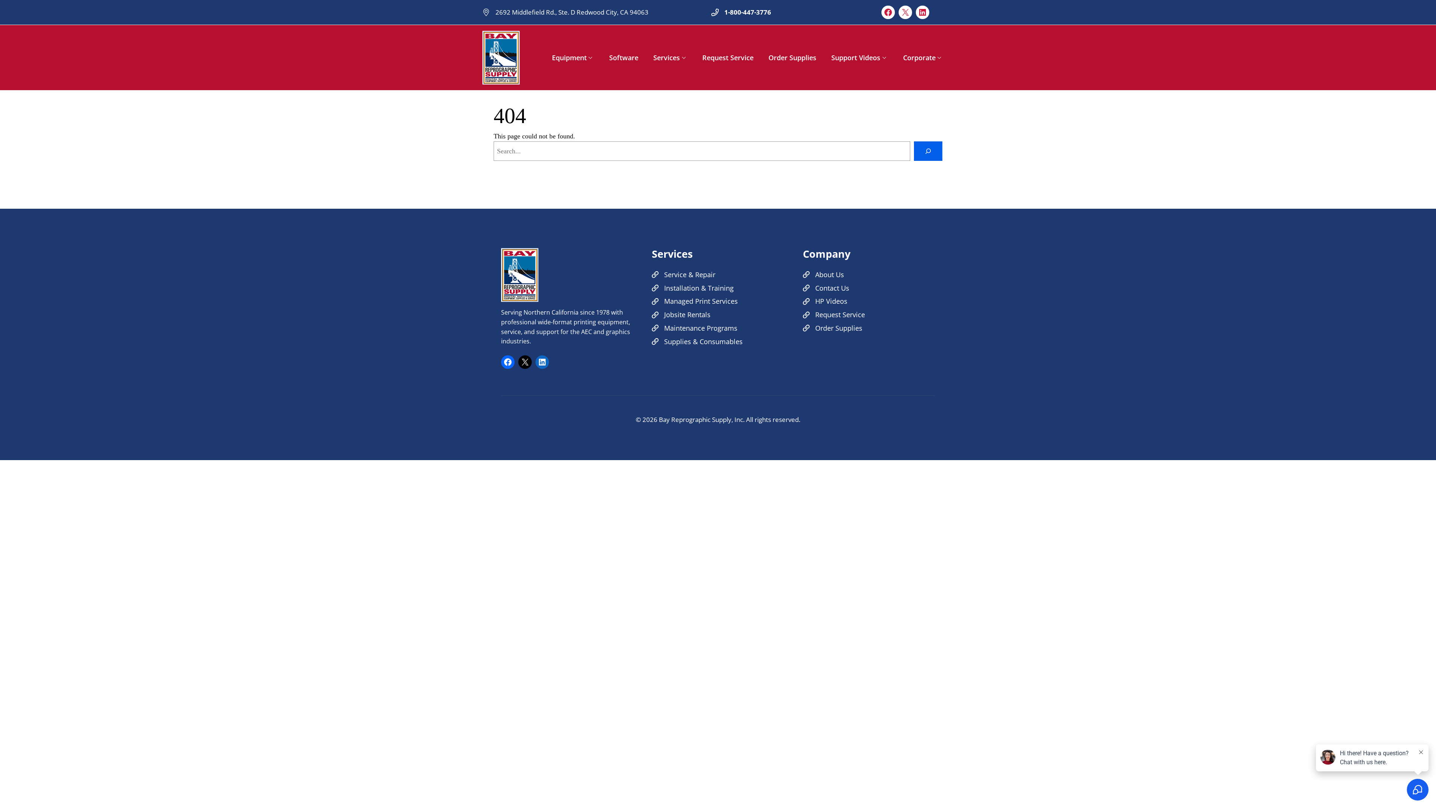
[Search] (928, 151)
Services (666, 57)
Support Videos (855, 57)
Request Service (728, 57)
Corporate (919, 57)
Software (623, 57)
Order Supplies (792, 57)
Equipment (569, 57)
